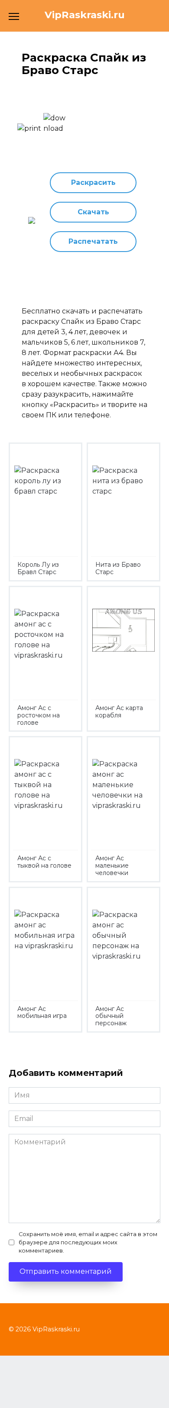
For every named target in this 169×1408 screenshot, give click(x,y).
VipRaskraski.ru (85, 15)
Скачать (93, 212)
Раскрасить (93, 182)
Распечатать (93, 241)
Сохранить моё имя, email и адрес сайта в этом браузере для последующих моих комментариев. (88, 1242)
